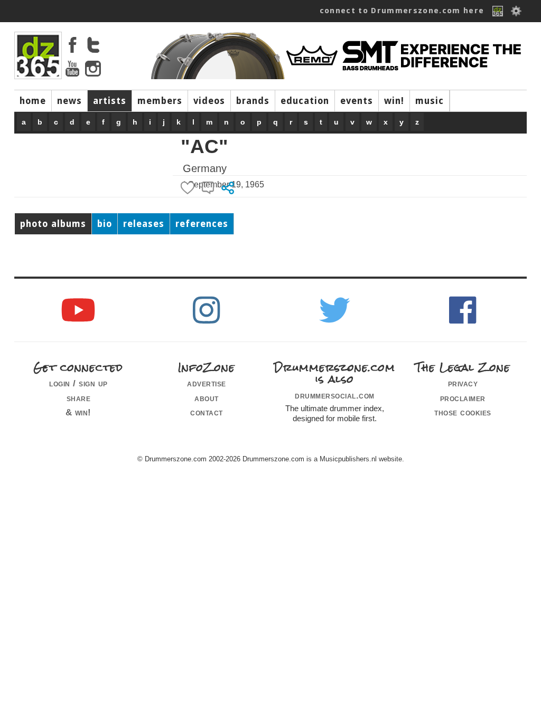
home (33, 101)
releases (143, 224)
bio (104, 224)
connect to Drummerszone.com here (402, 10)
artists (109, 101)
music (429, 101)
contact (206, 412)
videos (209, 101)
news (69, 101)
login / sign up (78, 383)
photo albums (53, 224)
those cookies (462, 412)
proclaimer (463, 398)
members (159, 101)
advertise (206, 383)
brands (252, 101)
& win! (78, 412)
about (206, 398)
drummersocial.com (335, 395)
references (201, 224)
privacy (463, 383)
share (79, 398)
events (356, 101)
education (305, 101)
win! (394, 101)
